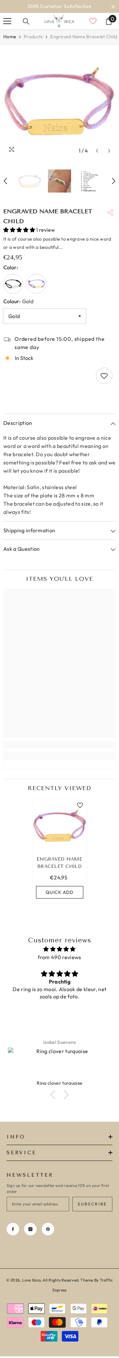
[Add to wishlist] (104, 376)
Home (9, 37)
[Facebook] (13, 1229)
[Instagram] (30, 1229)
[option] (59, 6)
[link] (59, 744)
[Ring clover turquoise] (59, 1064)
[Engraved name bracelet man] (13, 283)
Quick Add (59, 892)
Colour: (18, 301)
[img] (59, 949)
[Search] (26, 21)
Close (113, 6)
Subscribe (92, 1203)
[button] (97, 151)
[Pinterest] (48, 1229)
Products (33, 37)
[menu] (7, 21)
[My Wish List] (93, 21)
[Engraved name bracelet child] (60, 825)
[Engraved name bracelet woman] (36, 283)
